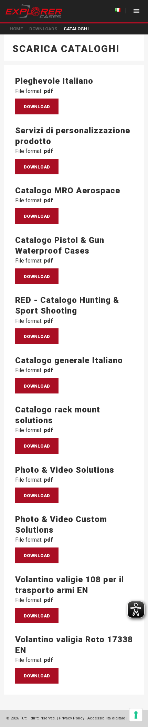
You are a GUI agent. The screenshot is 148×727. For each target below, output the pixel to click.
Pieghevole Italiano (54, 81)
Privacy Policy (71, 718)
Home (16, 28)
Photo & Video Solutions (64, 470)
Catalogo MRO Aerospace (67, 190)
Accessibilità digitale (106, 718)
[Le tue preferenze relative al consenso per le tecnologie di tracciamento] (135, 714)
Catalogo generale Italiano (69, 360)
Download (37, 106)
